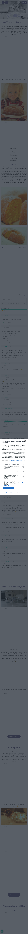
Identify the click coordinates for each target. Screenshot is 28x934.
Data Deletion (6, 492)
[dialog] (14, 467)
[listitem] (14, 464)
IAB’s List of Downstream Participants (15, 460)
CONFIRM (8, 488)
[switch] (23, 467)
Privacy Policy (21, 492)
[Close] (25, 441)
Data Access (14, 492)
